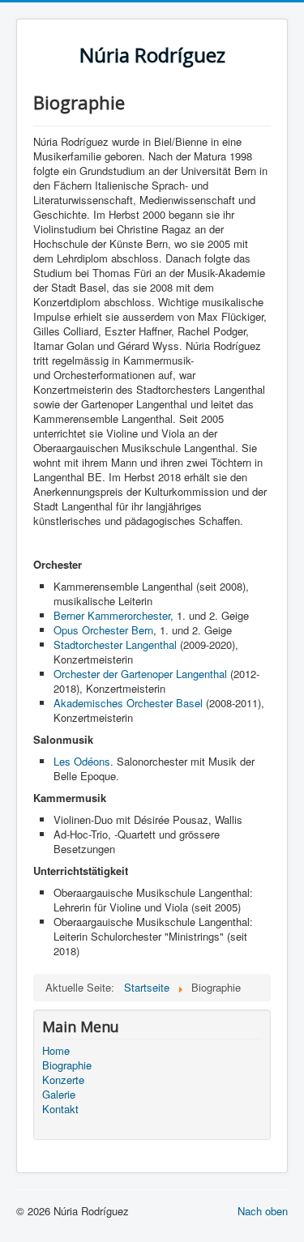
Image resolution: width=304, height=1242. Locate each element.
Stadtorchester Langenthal (115, 644)
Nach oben (263, 1211)
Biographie (67, 1065)
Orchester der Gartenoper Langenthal (142, 673)
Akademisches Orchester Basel (128, 703)
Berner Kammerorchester (112, 615)
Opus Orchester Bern (103, 630)
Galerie (58, 1094)
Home (56, 1051)
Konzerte (63, 1080)
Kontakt (60, 1109)
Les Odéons (82, 761)
